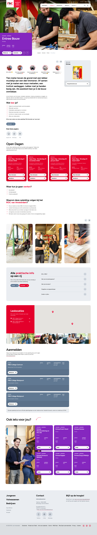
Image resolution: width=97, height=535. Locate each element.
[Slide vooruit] (60, 61)
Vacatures (8, 510)
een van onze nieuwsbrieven (82, 499)
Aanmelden (22, 285)
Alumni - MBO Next (53, 525)
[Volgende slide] (89, 220)
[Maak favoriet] (27, 52)
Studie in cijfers (45, 294)
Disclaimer (24, 525)
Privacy (74, 525)
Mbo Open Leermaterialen (65, 525)
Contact (81, 1)
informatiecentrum (10, 355)
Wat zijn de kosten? (46, 284)
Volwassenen (12, 499)
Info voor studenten (42, 525)
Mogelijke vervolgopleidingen (48, 289)
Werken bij (87, 1)
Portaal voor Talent (32, 525)
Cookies (79, 525)
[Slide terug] (57, 61)
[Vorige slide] (85, 220)
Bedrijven (10, 503)
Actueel (8, 512)
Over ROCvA (9, 508)
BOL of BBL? (44, 274)
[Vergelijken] (24, 52)
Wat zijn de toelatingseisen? (48, 279)
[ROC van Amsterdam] (13, 3)
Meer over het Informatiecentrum (45, 509)
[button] (53, 312)
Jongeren (11, 495)
